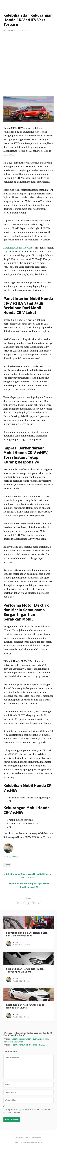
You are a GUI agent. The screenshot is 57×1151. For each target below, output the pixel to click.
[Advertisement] (28, 66)
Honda (7, 864)
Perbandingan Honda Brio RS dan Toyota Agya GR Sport (25, 970)
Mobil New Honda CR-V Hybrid (19, 247)
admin (9, 856)
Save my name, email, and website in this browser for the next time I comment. (26, 1111)
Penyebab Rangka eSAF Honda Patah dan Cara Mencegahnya (27, 934)
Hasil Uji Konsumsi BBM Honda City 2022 (28, 1045)
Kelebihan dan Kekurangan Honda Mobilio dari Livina (25, 1006)
